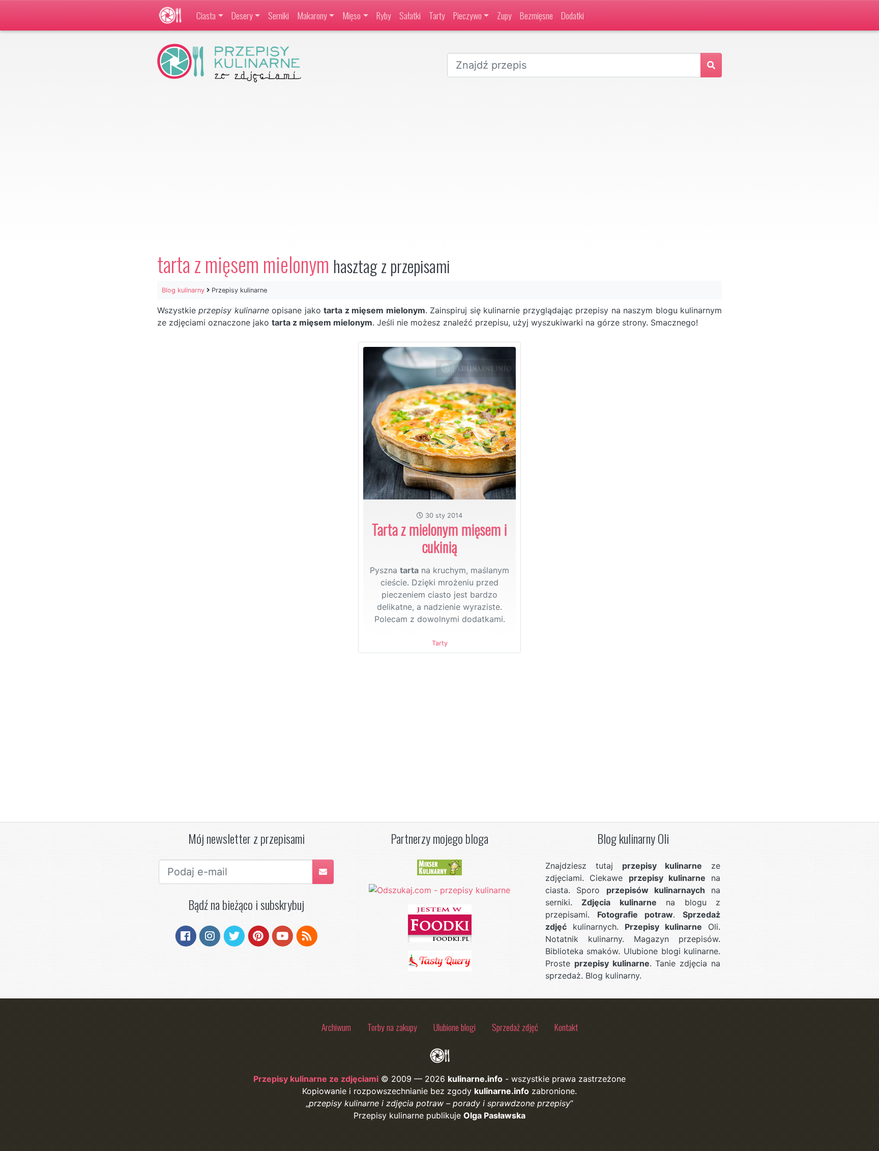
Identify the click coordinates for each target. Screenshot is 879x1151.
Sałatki (410, 15)
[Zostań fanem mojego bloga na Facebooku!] (186, 935)
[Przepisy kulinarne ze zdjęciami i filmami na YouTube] (283, 935)
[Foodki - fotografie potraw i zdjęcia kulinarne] (440, 923)
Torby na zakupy (392, 1027)
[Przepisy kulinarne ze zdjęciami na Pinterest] (259, 935)
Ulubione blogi (454, 1027)
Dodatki (572, 15)
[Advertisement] (439, 167)
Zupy (504, 15)
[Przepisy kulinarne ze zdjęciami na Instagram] (210, 935)
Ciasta (206, 15)
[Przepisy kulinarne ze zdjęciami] (170, 15)
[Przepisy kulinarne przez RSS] (307, 935)
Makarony (312, 15)
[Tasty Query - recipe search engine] (440, 960)
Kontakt (566, 1027)
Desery (242, 15)
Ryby (383, 15)
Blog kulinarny (183, 290)
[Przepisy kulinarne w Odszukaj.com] (439, 889)
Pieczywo (467, 15)
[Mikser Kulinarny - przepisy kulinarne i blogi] (439, 867)
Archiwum (336, 1027)
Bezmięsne (536, 15)
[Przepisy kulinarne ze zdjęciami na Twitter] (234, 935)
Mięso (351, 15)
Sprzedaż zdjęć (515, 1027)
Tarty (437, 15)
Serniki (278, 15)
